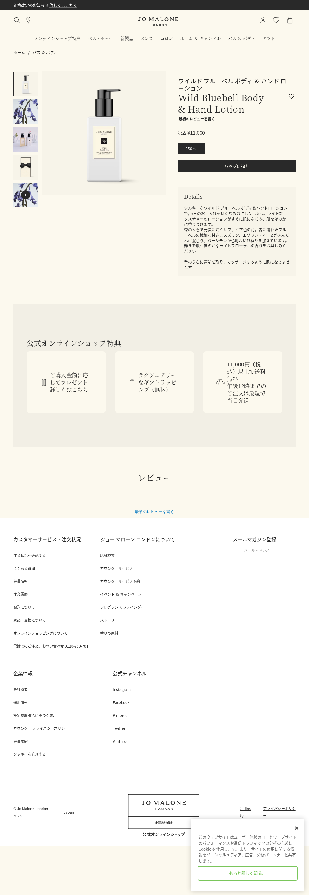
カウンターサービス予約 (120, 581)
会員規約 (20, 741)
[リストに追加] (292, 97)
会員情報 (20, 581)
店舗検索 (107, 555)
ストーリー (109, 620)
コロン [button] (166, 38)
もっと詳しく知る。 (247, 873)
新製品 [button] (126, 38)
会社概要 (20, 689)
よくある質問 (24, 568)
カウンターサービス (116, 568)
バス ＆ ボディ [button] (241, 38)
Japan (69, 812)
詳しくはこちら (127, 5)
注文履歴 (20, 594)
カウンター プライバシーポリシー (40, 728)
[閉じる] (296, 828)
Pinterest (121, 715)
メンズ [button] (146, 38)
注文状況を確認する (29, 555)
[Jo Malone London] (158, 21)
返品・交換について (29, 620)
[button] (237, 196)
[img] (290, 20)
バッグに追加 (237, 166)
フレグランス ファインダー (122, 607)
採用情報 (20, 702)
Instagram (122, 689)
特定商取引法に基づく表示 (35, 715)
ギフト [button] (269, 38)
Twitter (119, 728)
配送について (24, 607)
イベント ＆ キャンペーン (121, 594)
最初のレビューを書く (154, 512)
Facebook (121, 702)
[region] (247, 855)
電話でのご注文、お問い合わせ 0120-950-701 (50, 646)
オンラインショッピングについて (40, 633)
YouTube (120, 741)
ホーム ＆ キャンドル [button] (200, 38)
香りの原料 (109, 633)
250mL (192, 148)
